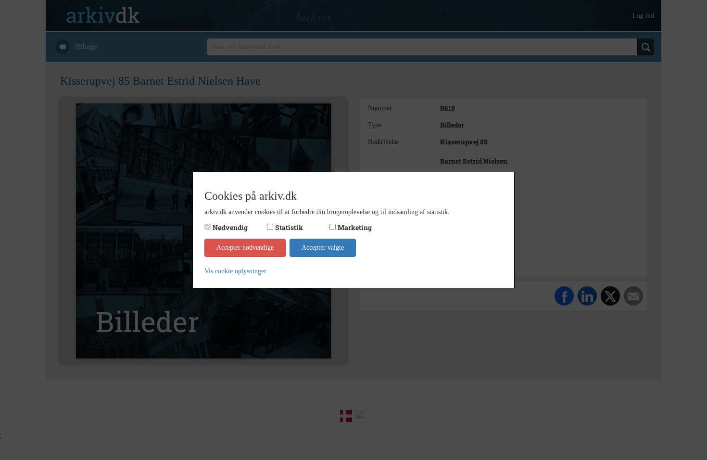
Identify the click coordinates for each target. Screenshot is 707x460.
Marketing (355, 227)
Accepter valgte (323, 247)
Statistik (289, 227)
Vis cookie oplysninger (235, 271)
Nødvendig (230, 227)
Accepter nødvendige (245, 247)
